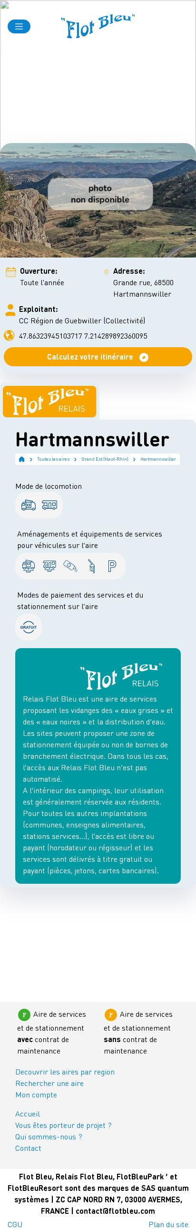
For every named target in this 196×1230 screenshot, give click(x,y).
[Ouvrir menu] (19, 26)
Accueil (27, 1113)
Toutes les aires (53, 459)
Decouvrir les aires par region (65, 1071)
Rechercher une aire (49, 1083)
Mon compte (36, 1094)
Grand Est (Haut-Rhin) (104, 459)
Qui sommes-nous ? (48, 1136)
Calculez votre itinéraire (91, 356)
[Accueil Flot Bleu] (98, 26)
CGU (15, 1224)
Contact (28, 1148)
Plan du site (168, 1224)
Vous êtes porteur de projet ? (63, 1125)
